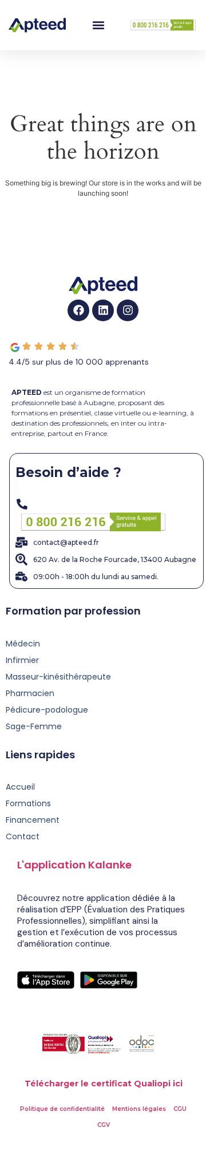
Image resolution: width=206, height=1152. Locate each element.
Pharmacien (30, 693)
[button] (98, 25)
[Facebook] (78, 310)
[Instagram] (127, 310)
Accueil (20, 787)
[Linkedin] (103, 310)
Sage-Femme (34, 726)
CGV (103, 1125)
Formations (28, 803)
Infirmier (22, 660)
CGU (180, 1109)
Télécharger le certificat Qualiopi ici (104, 1083)
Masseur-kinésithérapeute (58, 676)
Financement (33, 820)
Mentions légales (139, 1109)
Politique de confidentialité (62, 1109)
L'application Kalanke (74, 865)
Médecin (23, 643)
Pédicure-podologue (47, 710)
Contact (22, 836)
